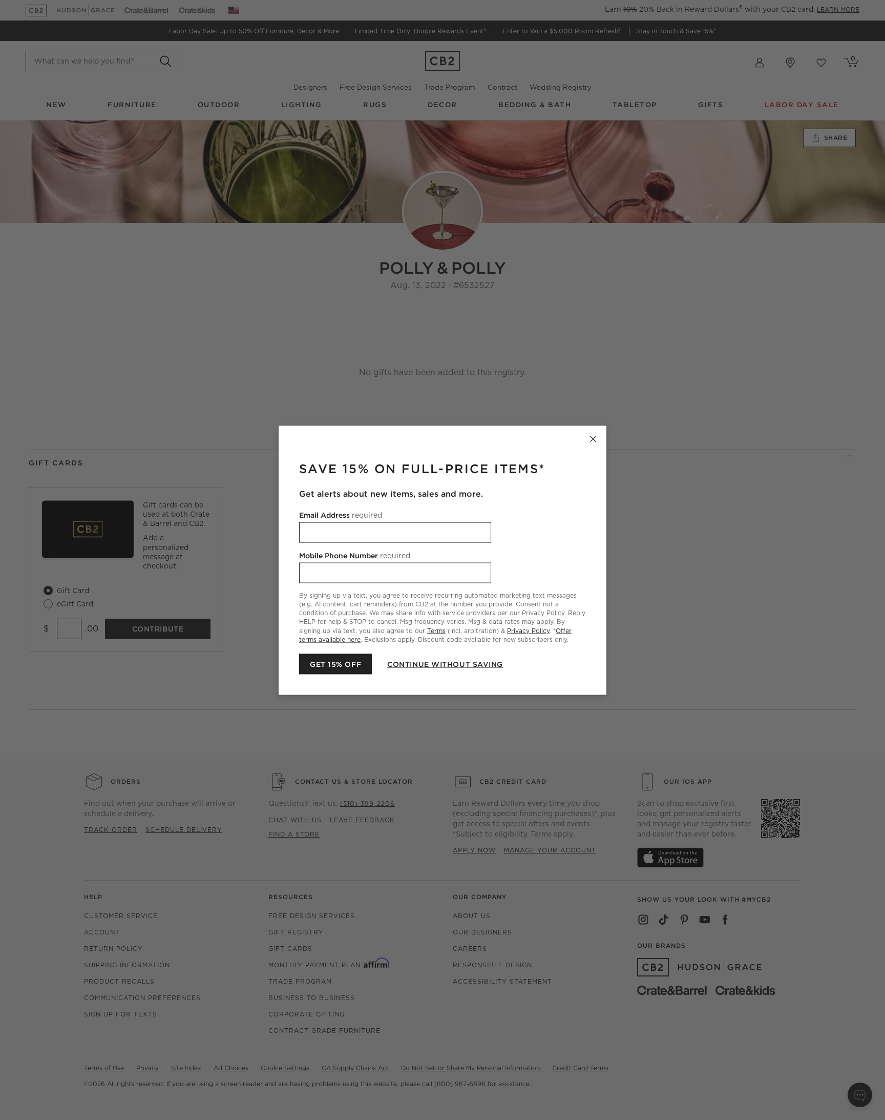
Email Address (340, 514)
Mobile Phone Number (354, 555)
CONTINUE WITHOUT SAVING (445, 663)
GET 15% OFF (335, 663)
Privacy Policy (528, 630)
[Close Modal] (593, 438)
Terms (436, 630)
